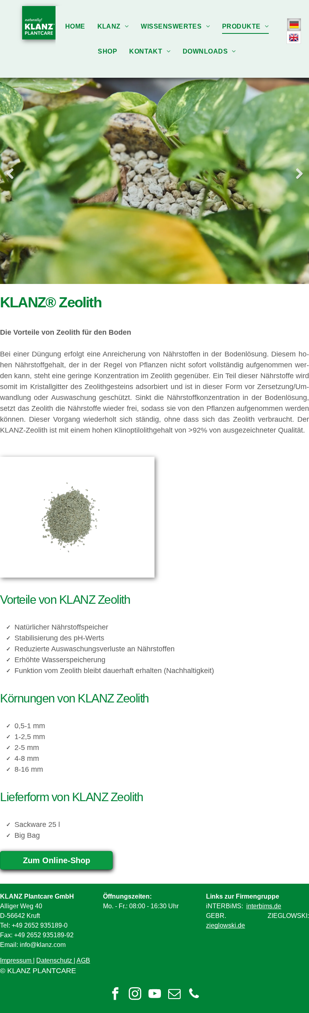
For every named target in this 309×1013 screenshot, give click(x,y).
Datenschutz (54, 960)
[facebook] (115, 994)
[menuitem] (75, 26)
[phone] (194, 994)
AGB (83, 960)
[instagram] (135, 994)
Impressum (15, 960)
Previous (10, 174)
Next (299, 174)
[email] (174, 994)
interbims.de (263, 906)
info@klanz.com (43, 944)
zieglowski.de (225, 925)
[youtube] (154, 994)
